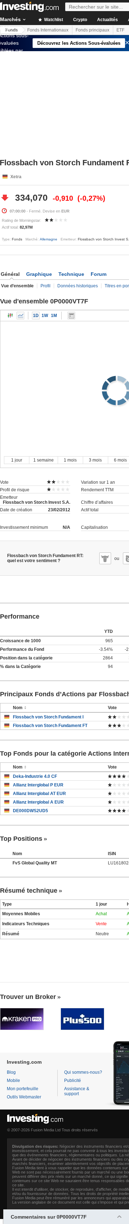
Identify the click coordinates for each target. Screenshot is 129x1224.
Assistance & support (76, 1091)
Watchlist (53, 19)
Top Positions (21, 838)
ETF (120, 30)
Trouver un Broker (28, 996)
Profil (45, 285)
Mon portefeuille (22, 1088)
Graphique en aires (20, 316)
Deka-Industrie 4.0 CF (35, 776)
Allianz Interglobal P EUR (38, 784)
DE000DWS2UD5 (30, 810)
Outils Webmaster (24, 1096)
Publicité (72, 1080)
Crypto (80, 19)
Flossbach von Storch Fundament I (48, 717)
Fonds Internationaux (47, 30)
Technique (71, 274)
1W (45, 315)
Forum (98, 274)
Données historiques (77, 285)
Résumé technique (28, 890)
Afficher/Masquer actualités (71, 316)
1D (36, 315)
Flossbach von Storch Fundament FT (50, 725)
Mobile (13, 1080)
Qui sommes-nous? (83, 1072)
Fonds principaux (92, 30)
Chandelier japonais (10, 316)
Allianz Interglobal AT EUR (39, 793)
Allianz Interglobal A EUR (38, 802)
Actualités (107, 19)
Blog (11, 1072)
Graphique (39, 274)
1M (54, 315)
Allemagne (48, 239)
